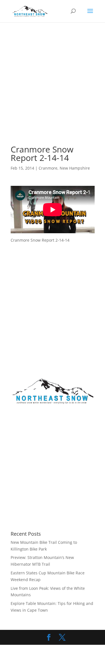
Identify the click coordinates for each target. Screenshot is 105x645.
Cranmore (48, 168)
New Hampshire (75, 168)
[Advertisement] (52, 90)
